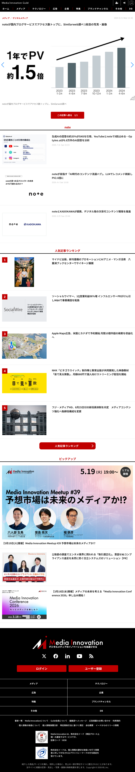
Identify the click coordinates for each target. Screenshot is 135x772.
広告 (55, 8)
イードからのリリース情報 (107, 725)
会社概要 (89, 725)
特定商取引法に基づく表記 (71, 725)
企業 (67, 8)
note (68, 127)
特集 (78, 8)
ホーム (5, 8)
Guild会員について (59, 720)
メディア (20, 8)
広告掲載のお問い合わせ (99, 720)
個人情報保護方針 (50, 725)
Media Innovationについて (36, 720)
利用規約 (116, 720)
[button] (20, 64)
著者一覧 (18, 720)
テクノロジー (39, 8)
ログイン (41, 668)
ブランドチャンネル (98, 8)
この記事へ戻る (67, 115)
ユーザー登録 (93, 668)
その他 (118, 8)
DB (131, 8)
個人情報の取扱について (29, 725)
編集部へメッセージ (78, 720)
